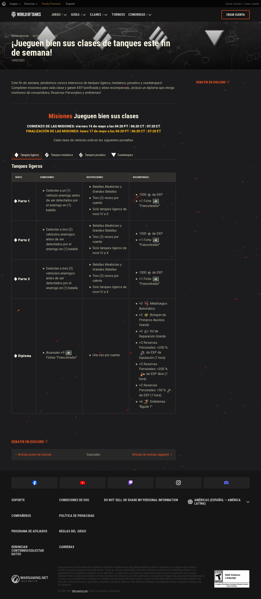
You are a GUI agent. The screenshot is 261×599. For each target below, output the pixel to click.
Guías (75, 15)
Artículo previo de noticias (34, 454)
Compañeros (21, 516)
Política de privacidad (76, 516)
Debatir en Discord (211, 82)
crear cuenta (251, 3)
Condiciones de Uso (74, 500)
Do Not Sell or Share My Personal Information (141, 500)
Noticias (37, 36)
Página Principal (20, 36)
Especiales (51, 36)
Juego (56, 15)
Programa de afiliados (29, 531)
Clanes (95, 15)
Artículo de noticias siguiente (150, 454)
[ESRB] (232, 579)
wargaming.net (29, 579)
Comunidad (136, 15)
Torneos (118, 15)
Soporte (18, 500)
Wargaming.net (79, 591)
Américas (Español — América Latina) (217, 501)
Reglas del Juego (72, 531)
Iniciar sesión (233, 3)
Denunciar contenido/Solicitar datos (27, 550)
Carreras (66, 547)
